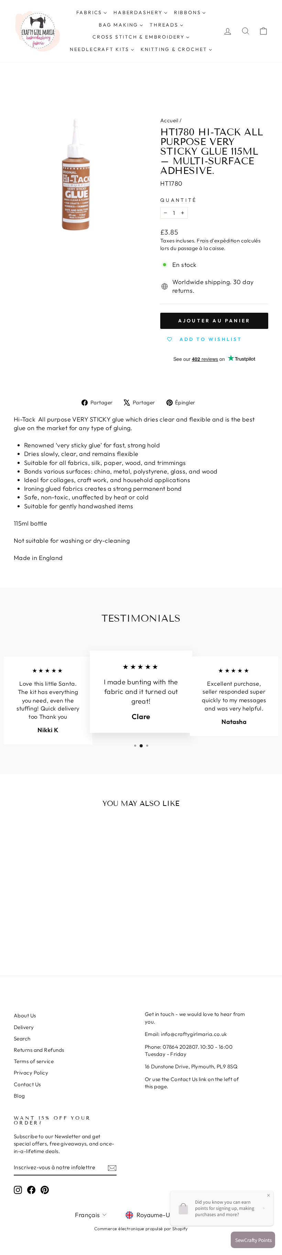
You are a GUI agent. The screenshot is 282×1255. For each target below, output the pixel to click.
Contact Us (27, 1084)
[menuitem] (91, 13)
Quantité (178, 200)
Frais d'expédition (218, 240)
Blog (19, 1095)
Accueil (169, 120)
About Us (25, 1015)
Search (22, 1038)
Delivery (24, 1027)
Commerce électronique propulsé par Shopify (141, 1228)
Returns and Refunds (39, 1050)
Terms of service (34, 1061)
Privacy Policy (31, 1072)
